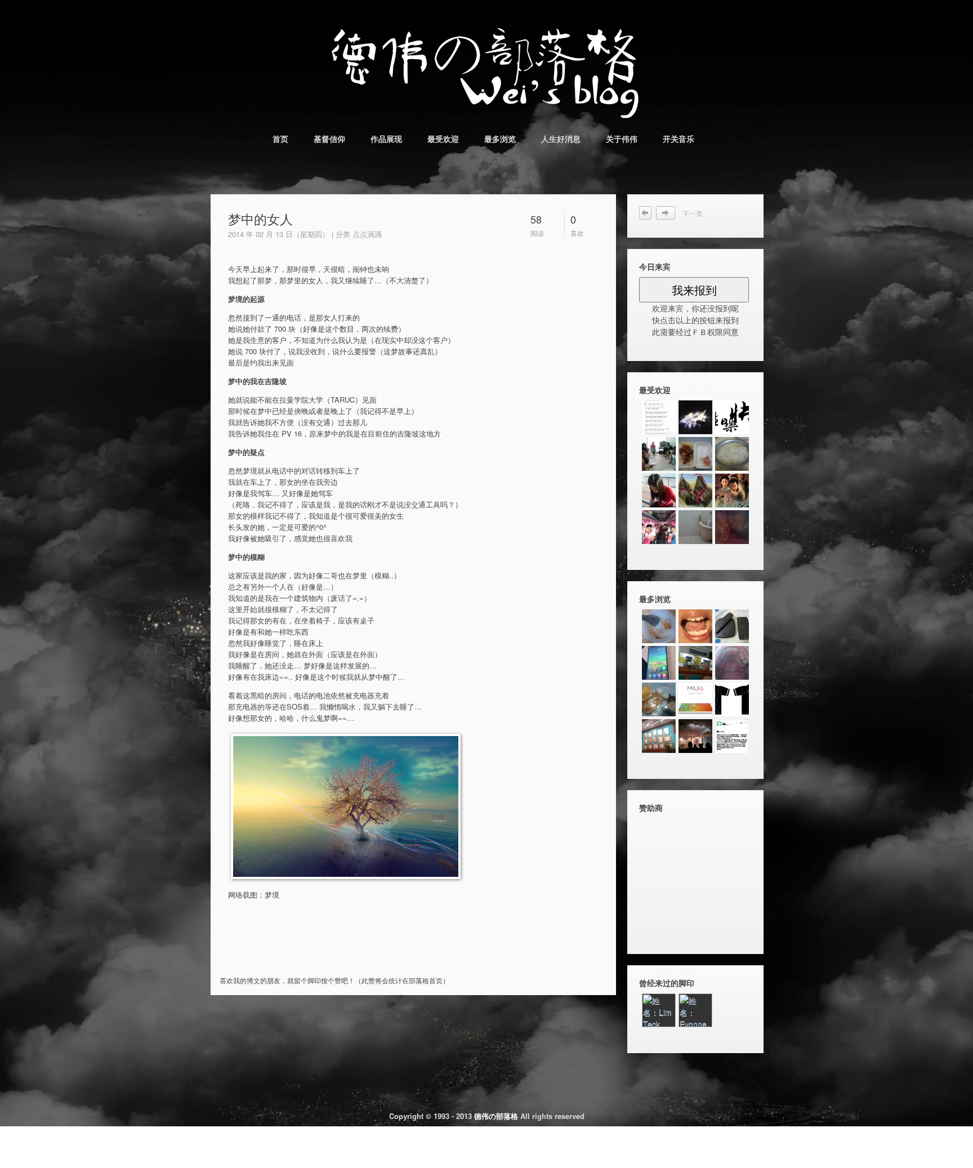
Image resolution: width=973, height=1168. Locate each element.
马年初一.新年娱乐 (669, 213)
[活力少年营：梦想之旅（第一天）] (659, 527)
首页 (280, 138)
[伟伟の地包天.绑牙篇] (695, 626)
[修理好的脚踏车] (695, 490)
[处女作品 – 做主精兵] (659, 417)
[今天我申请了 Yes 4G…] (659, 699)
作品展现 (386, 138)
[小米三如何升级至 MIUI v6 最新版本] (695, 699)
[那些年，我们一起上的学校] (659, 490)
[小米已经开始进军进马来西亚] (732, 736)
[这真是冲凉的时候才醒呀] (695, 454)
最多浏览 (500, 138)
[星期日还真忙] (732, 454)
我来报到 (694, 290)
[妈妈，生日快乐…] (732, 417)
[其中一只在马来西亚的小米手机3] (659, 663)
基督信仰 (329, 138)
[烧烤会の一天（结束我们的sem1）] (695, 417)
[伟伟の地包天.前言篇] (659, 736)
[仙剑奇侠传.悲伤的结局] (732, 490)
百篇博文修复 (646, 213)
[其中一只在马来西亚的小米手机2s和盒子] (732, 626)
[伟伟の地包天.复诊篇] (732, 663)
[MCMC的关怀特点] (695, 736)
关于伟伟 (621, 138)
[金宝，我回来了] (695, 527)
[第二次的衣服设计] (732, 699)
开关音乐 (678, 138)
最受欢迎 (443, 138)
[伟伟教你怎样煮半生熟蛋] (659, 626)
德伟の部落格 (496, 1116)
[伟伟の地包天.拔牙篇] (695, 663)
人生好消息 (561, 138)
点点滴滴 (367, 234)
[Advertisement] (354, 953)
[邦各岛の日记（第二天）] (659, 454)
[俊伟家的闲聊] (732, 527)
